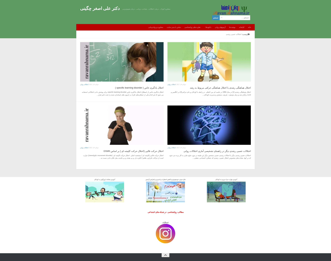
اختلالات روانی (84, 84)
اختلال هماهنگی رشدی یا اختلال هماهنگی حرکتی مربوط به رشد (220, 87)
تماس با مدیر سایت (174, 27)
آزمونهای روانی (220, 27)
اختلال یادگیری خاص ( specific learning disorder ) (139, 87)
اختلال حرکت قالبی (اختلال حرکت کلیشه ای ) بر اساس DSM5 (134, 151)
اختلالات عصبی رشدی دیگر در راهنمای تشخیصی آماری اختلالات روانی (217, 151)
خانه (249, 27)
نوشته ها (232, 27)
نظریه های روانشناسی (193, 27)
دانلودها (208, 27)
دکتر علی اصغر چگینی (100, 8)
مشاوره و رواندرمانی (155, 27)
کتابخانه (241, 27)
